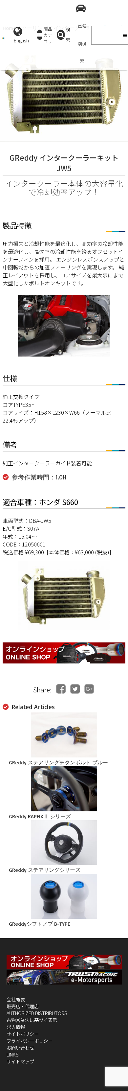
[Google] (89, 689)
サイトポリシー (23, 1033)
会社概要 (16, 999)
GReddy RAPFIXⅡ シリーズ (40, 816)
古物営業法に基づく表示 (32, 1019)
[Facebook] (60, 689)
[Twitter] (75, 689)
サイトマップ (20, 1061)
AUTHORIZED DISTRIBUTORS (37, 1013)
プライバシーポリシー (30, 1040)
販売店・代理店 (23, 1006)
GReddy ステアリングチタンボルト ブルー (58, 762)
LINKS (13, 1054)
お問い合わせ (20, 1047)
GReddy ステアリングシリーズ (44, 870)
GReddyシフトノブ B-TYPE (39, 923)
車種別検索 (82, 43)
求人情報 (16, 1026)
